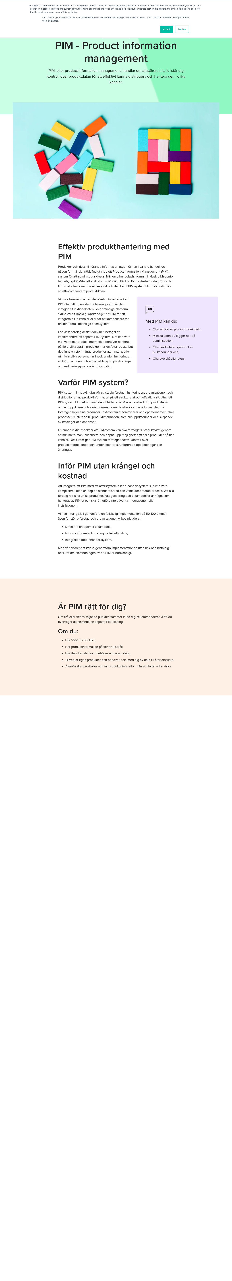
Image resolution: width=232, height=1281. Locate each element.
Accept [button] (166, 29)
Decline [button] (182, 29)
